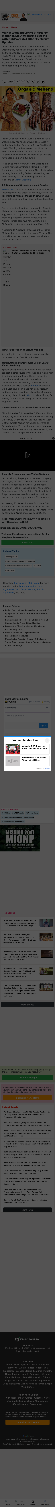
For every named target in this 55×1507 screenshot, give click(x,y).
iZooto (47, 768)
